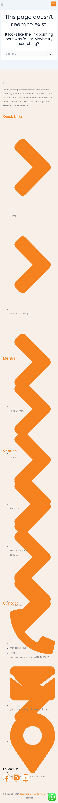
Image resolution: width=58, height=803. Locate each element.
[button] (53, 4)
